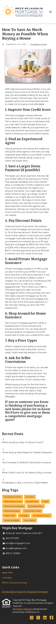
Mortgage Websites (23, 609)
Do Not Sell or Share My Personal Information (25, 591)
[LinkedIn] (44, 618)
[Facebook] (51, 618)
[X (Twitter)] (38, 618)
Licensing (7, 577)
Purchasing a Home (39, 44)
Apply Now (7, 572)
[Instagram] (31, 618)
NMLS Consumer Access (14, 582)
